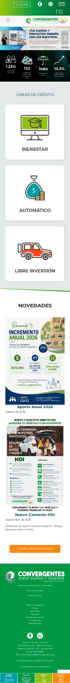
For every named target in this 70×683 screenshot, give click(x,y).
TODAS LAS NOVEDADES (35, 548)
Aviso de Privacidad (35, 590)
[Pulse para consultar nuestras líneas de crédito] (43, 678)
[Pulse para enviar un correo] (59, 4)
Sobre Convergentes (35, 605)
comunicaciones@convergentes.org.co (37, 655)
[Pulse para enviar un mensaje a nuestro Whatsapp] (48, 4)
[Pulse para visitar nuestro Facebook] (37, 4)
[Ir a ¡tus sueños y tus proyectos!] (35, 37)
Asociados (35, 614)
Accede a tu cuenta (35, 617)
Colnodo (49, 660)
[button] (5, 37)
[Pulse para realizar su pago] (8, 678)
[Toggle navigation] (8, 20)
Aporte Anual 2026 (35, 407)
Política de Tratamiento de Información (35, 585)
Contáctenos (35, 620)
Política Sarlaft (35, 595)
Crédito (35, 608)
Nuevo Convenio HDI (35, 515)
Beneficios (35, 611)
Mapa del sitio (35, 623)
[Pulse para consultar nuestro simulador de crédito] (61, 678)
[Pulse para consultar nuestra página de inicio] (46, 20)
